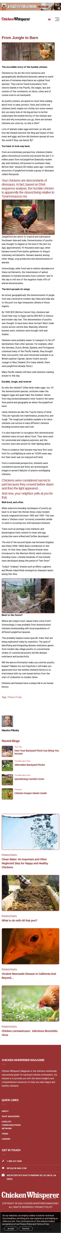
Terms (5, 1133)
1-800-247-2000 (14, 1161)
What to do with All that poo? (19, 920)
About (5, 1111)
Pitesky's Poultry (15, 697)
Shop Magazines (11, 1116)
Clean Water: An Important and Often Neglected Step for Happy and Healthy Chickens (25, 863)
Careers (6, 1139)
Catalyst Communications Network (11, 1125)
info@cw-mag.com (17, 1168)
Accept (11, 1228)
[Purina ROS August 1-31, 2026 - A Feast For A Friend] (30, 6)
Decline (25, 1228)
